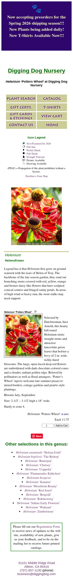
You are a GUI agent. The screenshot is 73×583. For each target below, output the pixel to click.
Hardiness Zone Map (37, 176)
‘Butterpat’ (38, 461)
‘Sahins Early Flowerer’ (38, 503)
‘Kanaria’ (38, 482)
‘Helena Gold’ (38, 452)
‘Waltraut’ (39, 507)
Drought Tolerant (35, 157)
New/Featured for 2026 (39, 143)
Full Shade (32, 153)
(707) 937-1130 (30, 570)
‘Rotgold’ (38, 494)
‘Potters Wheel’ (18, 312)
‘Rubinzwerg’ (38, 499)
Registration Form (48, 526)
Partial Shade (34, 150)
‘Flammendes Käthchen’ (38, 473)
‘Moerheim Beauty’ (38, 486)
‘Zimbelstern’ (38, 511)
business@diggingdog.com (36, 574)
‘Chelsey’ (38, 465)
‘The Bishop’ (39, 456)
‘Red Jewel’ (39, 490)
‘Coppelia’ (38, 469)
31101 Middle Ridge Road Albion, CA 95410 (36, 564)
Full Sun (31, 147)
